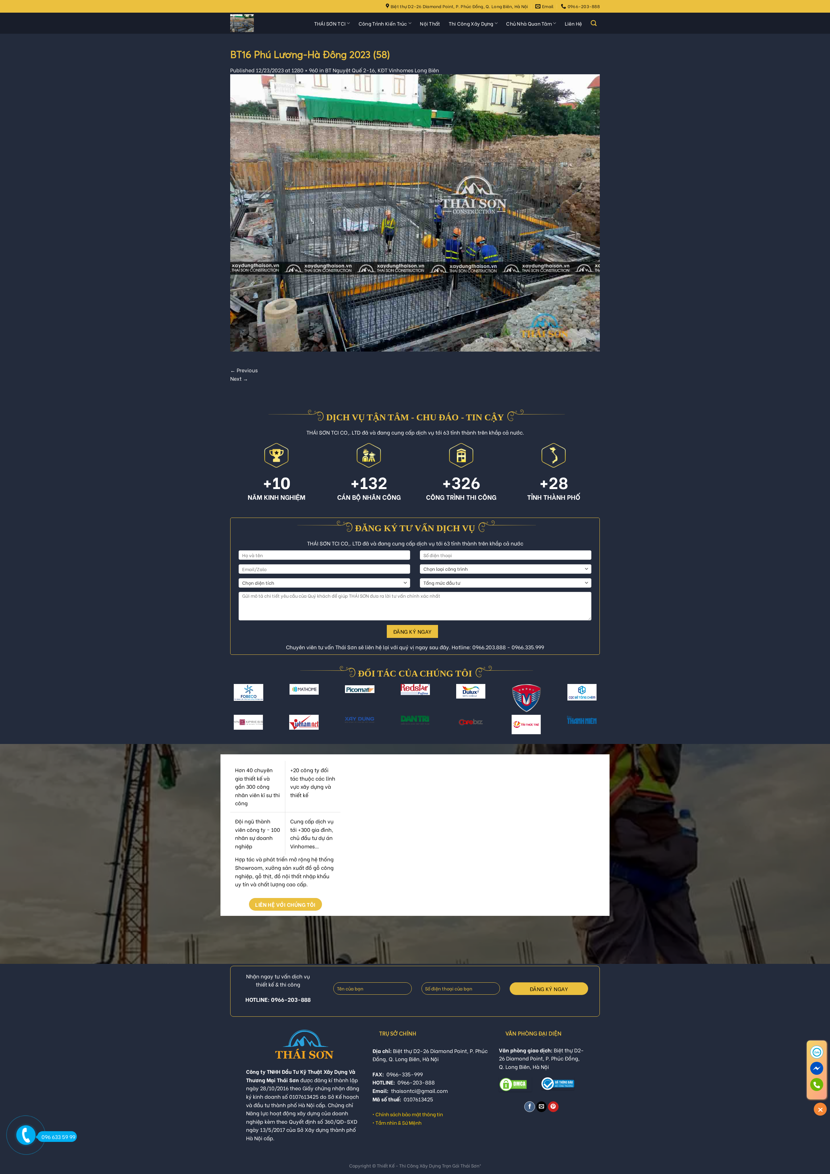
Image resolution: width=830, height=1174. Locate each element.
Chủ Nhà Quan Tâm (529, 23)
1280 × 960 (304, 70)
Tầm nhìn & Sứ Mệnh (398, 1122)
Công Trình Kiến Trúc (383, 23)
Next (239, 378)
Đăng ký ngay (412, 631)
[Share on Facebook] (529, 1106)
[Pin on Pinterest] (553, 1106)
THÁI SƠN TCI (330, 23)
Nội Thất (430, 23)
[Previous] (236, 702)
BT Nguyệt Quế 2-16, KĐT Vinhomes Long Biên (382, 70)
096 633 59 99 (58, 1136)
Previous (244, 370)
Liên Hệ (573, 23)
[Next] (593, 702)
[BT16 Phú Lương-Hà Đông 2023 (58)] (415, 211)
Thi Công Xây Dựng (471, 23)
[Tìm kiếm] (593, 23)
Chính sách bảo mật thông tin (409, 1114)
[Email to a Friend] (541, 1106)
